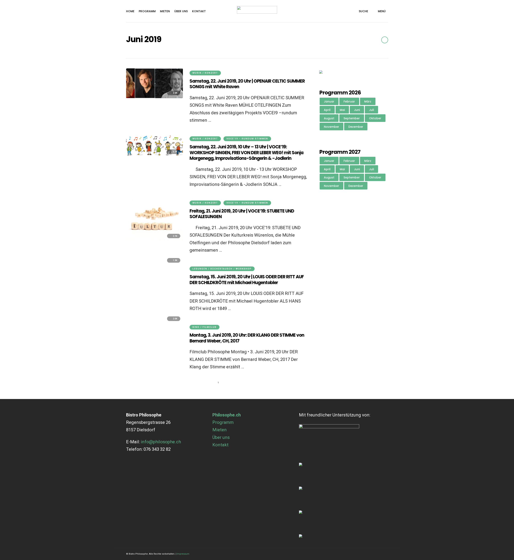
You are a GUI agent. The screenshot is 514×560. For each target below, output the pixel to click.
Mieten (165, 11)
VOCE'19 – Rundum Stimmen (247, 138)
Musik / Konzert (205, 73)
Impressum (183, 554)
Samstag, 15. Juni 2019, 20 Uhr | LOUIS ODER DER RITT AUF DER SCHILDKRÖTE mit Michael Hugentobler (247, 280)
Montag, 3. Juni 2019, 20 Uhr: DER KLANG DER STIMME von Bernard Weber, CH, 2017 (247, 338)
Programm (147, 11)
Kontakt (199, 11)
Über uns (181, 11)
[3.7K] (154, 155)
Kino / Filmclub (204, 327)
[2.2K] (154, 96)
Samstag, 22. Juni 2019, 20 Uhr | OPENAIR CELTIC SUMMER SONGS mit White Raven (247, 84)
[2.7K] (154, 239)
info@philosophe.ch (161, 441)
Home (130, 11)
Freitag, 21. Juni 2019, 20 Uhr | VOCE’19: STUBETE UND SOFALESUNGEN (242, 214)
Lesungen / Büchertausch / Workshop (222, 268)
